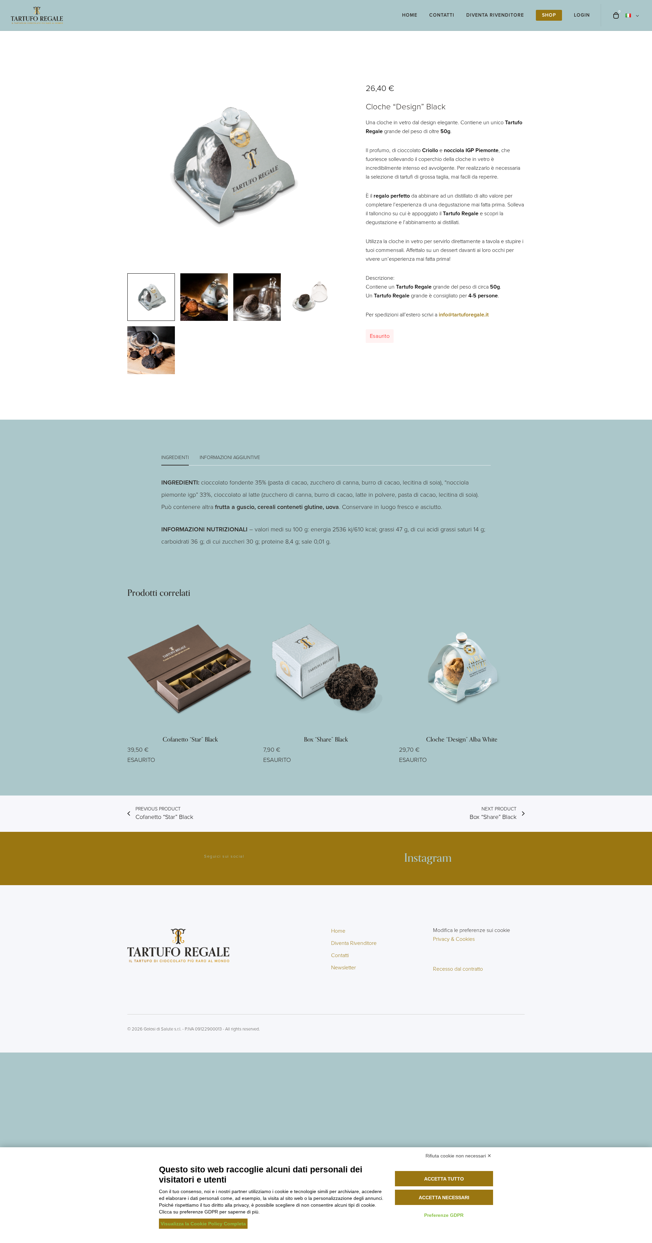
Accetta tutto (444, 1179)
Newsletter (343, 967)
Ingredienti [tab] (175, 457)
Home (338, 931)
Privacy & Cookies (454, 939)
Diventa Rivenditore (354, 943)
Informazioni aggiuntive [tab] (230, 457)
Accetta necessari (444, 1197)
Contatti (340, 955)
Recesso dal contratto (458, 969)
